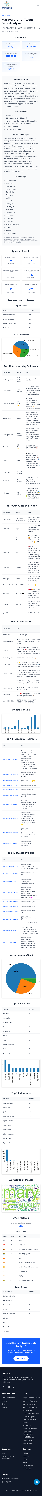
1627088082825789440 (10, 781)
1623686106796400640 (10, 759)
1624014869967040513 (10, 930)
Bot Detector (27, 1410)
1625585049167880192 (10, 874)
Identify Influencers (30, 1401)
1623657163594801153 (10, 866)
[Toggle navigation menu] (38, 5)
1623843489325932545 (10, 785)
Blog (3, 1453)
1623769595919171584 (10, 892)
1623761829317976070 (10, 942)
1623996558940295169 (10, 911)
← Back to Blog (6, 15)
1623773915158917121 (10, 920)
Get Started (21, 1358)
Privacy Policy (28, 1466)
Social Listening (28, 1443)
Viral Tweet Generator (31, 1413)
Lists (3, 1404)
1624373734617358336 (10, 774)
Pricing (25, 1453)
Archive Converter (29, 1404)
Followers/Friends (8, 1398)
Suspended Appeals (30, 1428)
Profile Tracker (28, 1440)
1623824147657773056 (10, 795)
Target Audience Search (31, 1398)
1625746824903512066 (10, 902)
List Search (27, 1425)
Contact (25, 1459)
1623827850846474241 (10, 819)
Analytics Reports (29, 1417)
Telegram (7, 1482)
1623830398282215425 (10, 843)
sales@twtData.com (11, 1479)
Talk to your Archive (30, 1407)
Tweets (4, 1401)
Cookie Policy (27, 1469)
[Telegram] (37, 1482)
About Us (26, 1456)
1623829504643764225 (10, 833)
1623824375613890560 (10, 804)
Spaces (4, 1407)
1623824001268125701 (10, 790)
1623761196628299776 (10, 906)
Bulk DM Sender (28, 1437)
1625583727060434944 (10, 881)
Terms (25, 1462)
